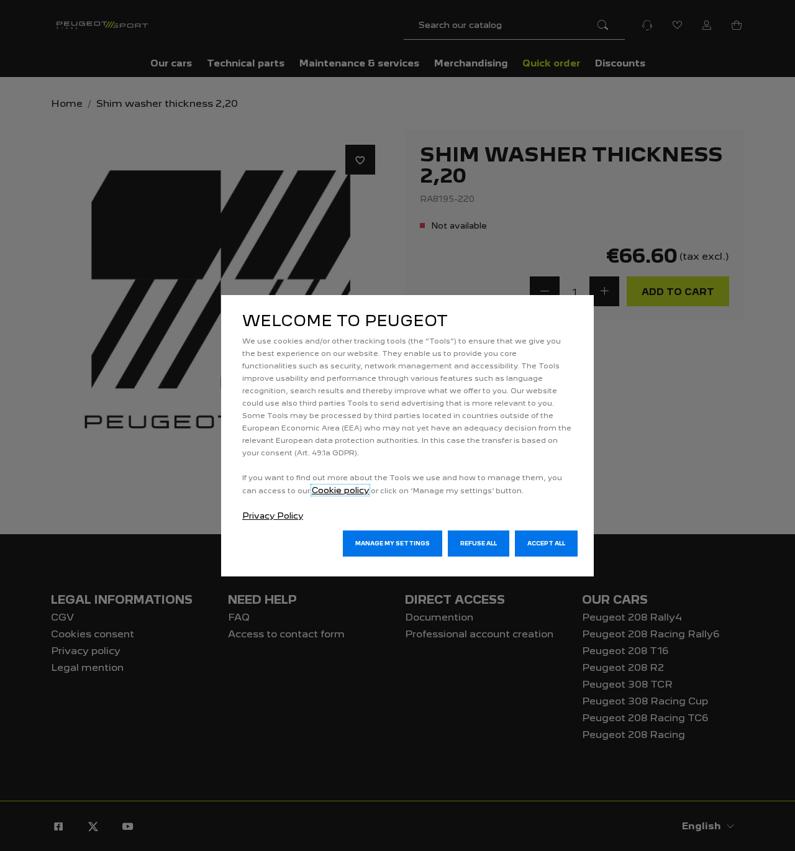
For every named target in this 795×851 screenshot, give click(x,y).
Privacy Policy (272, 516)
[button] (392, 543)
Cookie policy (340, 490)
